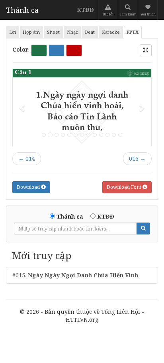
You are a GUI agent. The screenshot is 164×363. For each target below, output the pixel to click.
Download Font (125, 187)
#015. (75, 275)
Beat (90, 32)
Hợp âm (31, 32)
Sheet (53, 32)
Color (20, 49)
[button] (149, 10)
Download (29, 187)
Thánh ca (22, 10)
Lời (12, 32)
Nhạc (72, 32)
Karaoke (111, 32)
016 (137, 158)
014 (26, 158)
